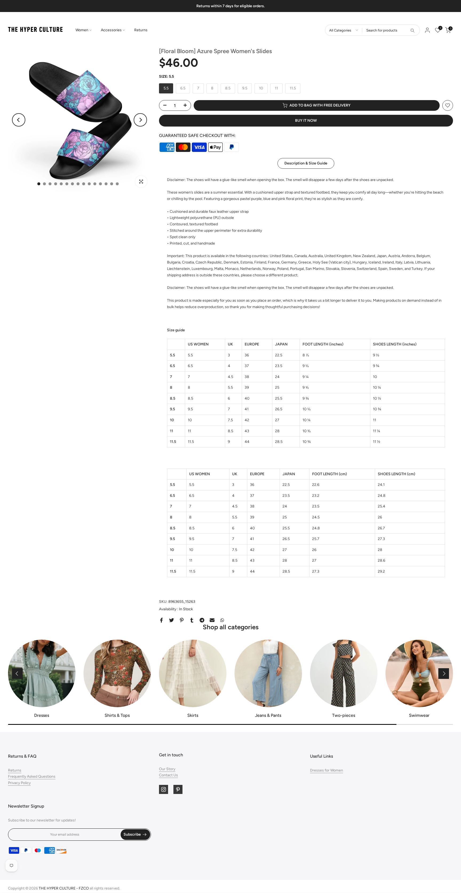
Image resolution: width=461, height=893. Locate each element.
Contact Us (168, 775)
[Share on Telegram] (202, 620)
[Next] (140, 120)
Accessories (111, 30)
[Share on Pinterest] (181, 620)
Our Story (167, 769)
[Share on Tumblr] (191, 620)
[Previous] (18, 120)
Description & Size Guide (305, 163)
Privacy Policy (19, 783)
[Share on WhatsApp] (222, 620)
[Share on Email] (212, 620)
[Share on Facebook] (161, 620)
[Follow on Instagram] (163, 789)
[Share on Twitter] (171, 620)
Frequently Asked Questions (31, 776)
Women (81, 30)
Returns (141, 30)
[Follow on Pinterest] (177, 789)
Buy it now (306, 120)
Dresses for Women (326, 770)
